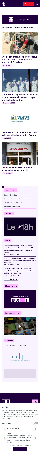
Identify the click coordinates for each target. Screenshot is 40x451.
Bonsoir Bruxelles (10, 195)
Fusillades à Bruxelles (12, 206)
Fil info (7, 240)
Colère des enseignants (13, 203)
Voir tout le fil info (11, 280)
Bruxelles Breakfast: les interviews (17, 199)
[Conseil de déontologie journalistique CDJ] (20, 356)
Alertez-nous (28, 4)
